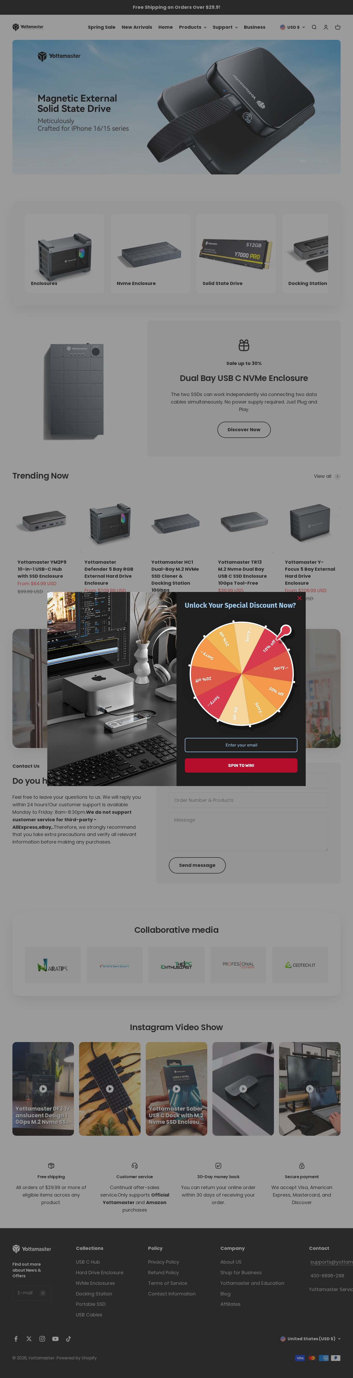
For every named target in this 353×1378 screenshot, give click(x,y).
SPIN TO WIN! (241, 765)
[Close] (299, 598)
